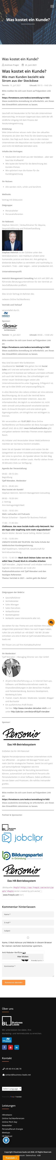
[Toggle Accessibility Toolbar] (6, 1140)
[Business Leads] (20, 21)
